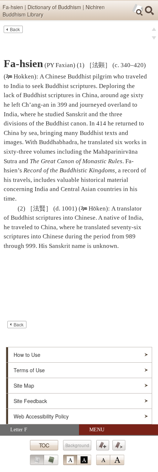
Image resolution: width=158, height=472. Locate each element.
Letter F (18, 429)
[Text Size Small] (103, 460)
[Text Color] (77, 460)
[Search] (149, 10)
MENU (96, 429)
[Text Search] (138, 10)
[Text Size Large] (117, 460)
